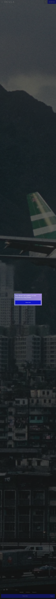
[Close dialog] (40, 295)
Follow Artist (28, 302)
